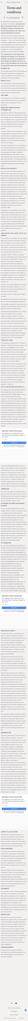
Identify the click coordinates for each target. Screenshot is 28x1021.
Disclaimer (14, 1011)
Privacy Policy (14, 1015)
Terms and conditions (14, 1008)
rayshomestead (14, 17)
